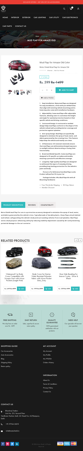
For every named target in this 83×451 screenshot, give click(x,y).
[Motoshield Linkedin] (17, 444)
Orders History (48, 362)
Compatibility (47, 205)
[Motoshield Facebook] (3, 444)
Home (37, 36)
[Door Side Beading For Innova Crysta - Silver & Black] (68, 258)
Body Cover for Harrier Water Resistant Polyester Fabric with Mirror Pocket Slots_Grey (42, 277)
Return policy (5, 366)
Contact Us (47, 391)
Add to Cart (68, 90)
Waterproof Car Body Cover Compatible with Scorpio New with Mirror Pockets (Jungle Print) (14, 277)
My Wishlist (47, 359)
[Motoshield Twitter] (12, 444)
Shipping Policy (6, 362)
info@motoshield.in (12, 431)
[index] (3, 8)
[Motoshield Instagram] (8, 444)
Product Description (13, 205)
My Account (47, 351)
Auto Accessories (7, 355)
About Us (46, 380)
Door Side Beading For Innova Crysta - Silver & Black (68, 276)
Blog (2, 359)
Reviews (32, 205)
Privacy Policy (48, 388)
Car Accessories (7, 351)
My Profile (46, 355)
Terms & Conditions (50, 384)
